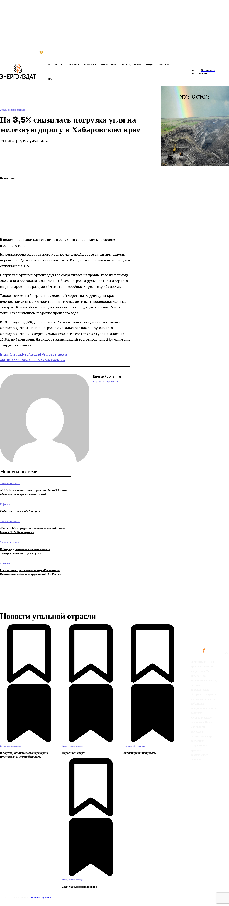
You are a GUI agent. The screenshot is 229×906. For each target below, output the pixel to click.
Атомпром (5, 563)
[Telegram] (6, 212)
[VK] (5, 220)
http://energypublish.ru (106, 381)
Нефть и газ (5, 504)
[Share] (200, 896)
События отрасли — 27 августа (20, 511)
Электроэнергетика (10, 483)
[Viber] (6, 228)
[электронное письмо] (6, 203)
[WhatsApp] (6, 195)
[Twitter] (6, 186)
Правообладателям (41, 897)
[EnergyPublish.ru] (44, 418)
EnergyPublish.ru (35, 141)
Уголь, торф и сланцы (12, 109)
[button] (192, 72)
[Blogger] (192, 896)
